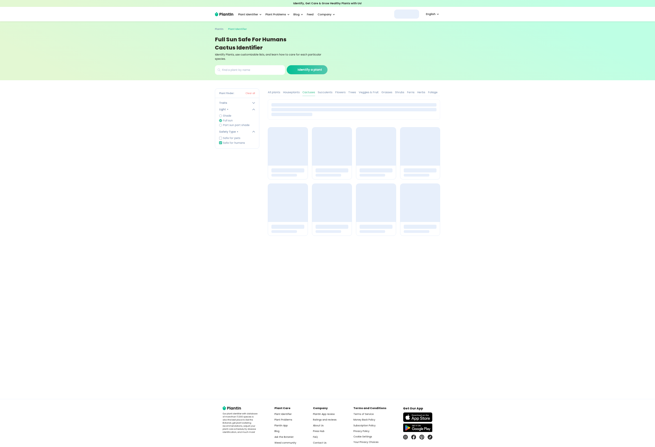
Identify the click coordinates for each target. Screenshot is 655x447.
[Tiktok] (430, 437)
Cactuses (308, 92)
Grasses (386, 92)
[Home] (224, 14)
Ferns (410, 92)
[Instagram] (405, 437)
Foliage (433, 92)
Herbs (421, 92)
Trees (352, 92)
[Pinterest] (421, 437)
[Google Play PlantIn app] (417, 427)
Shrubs (399, 92)
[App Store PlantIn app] (417, 417)
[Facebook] (413, 437)
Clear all (250, 93)
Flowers (340, 92)
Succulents (325, 92)
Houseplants (291, 92)
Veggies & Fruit (369, 92)
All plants (274, 92)
